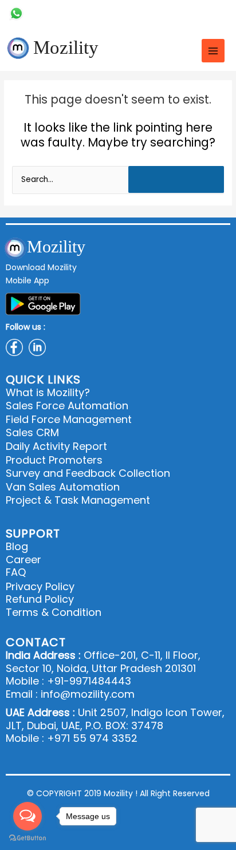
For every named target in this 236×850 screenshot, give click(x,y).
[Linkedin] (221, 13)
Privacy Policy (40, 587)
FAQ (16, 572)
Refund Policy (40, 599)
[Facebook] (203, 13)
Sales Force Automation (67, 405)
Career (23, 560)
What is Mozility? (48, 392)
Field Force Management (69, 419)
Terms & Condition (53, 612)
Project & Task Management (78, 500)
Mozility (66, 47)
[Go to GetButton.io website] (27, 838)
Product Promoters (54, 460)
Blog (17, 547)
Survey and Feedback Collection (88, 473)
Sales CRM (32, 432)
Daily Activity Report (56, 446)
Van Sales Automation (63, 487)
